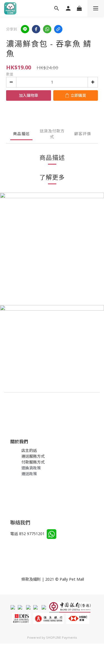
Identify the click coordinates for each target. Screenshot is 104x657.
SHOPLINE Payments (61, 637)
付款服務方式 (33, 462)
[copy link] (58, 29)
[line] (25, 29)
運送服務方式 (33, 456)
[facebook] (36, 29)
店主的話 (29, 450)
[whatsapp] (47, 29)
